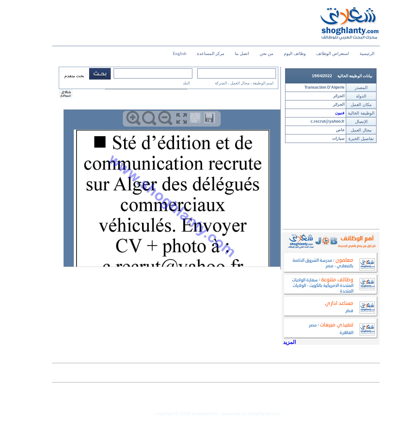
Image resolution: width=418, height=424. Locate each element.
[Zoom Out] (165, 118)
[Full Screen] (181, 118)
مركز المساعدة (210, 53)
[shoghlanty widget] (66, 94)
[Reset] (149, 118)
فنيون (340, 113)
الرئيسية (367, 53)
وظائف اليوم (295, 53)
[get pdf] (196, 119)
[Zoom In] (133, 118)
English (179, 53)
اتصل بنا (242, 53)
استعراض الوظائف (332, 53)
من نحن (266, 53)
